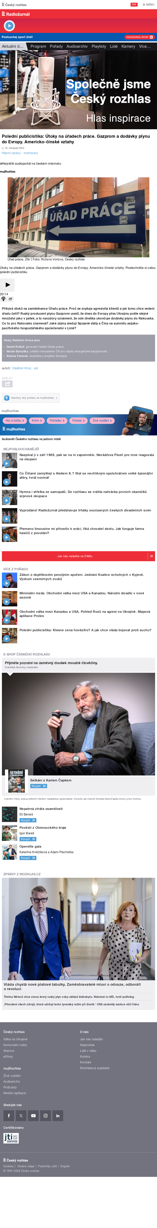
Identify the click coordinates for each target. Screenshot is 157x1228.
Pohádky (55, 420)
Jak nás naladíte (91, 1039)
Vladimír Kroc (21, 368)
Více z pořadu (15, 569)
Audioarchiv (77, 46)
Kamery (128, 46)
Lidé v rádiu (88, 1051)
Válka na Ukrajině (15, 1039)
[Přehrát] (7, 285)
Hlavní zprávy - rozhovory (20, 153)
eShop (8, 1056)
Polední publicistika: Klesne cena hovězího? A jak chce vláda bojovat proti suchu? (86, 630)
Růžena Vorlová (52, 259)
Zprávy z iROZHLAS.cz (22, 874)
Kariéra (85, 1056)
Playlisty (99, 46)
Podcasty (10, 1087)
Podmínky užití (47, 1166)
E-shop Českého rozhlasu (26, 654)
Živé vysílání (101, 420)
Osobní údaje (25, 1166)
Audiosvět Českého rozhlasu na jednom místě (31, 439)
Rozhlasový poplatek (95, 1068)
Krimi (35, 420)
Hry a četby (13, 420)
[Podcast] (3, 299)
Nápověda (87, 1045)
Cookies (8, 1166)
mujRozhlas (10, 411)
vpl (36, 368)
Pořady (56, 46)
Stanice (8, 1051)
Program (38, 46)
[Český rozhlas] (14, 4)
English (65, 1166)
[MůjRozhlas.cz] (7, 172)
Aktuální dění (13, 46)
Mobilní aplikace (14, 1093)
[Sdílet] (10, 299)
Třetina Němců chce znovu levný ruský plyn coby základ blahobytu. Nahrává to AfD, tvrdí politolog (69, 996)
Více (145, 46)
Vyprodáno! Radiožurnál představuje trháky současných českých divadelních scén (85, 510)
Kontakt (85, 1062)
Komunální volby (15, 1045)
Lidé (114, 46)
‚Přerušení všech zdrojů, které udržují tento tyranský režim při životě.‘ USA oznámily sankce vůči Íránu (71, 1004)
